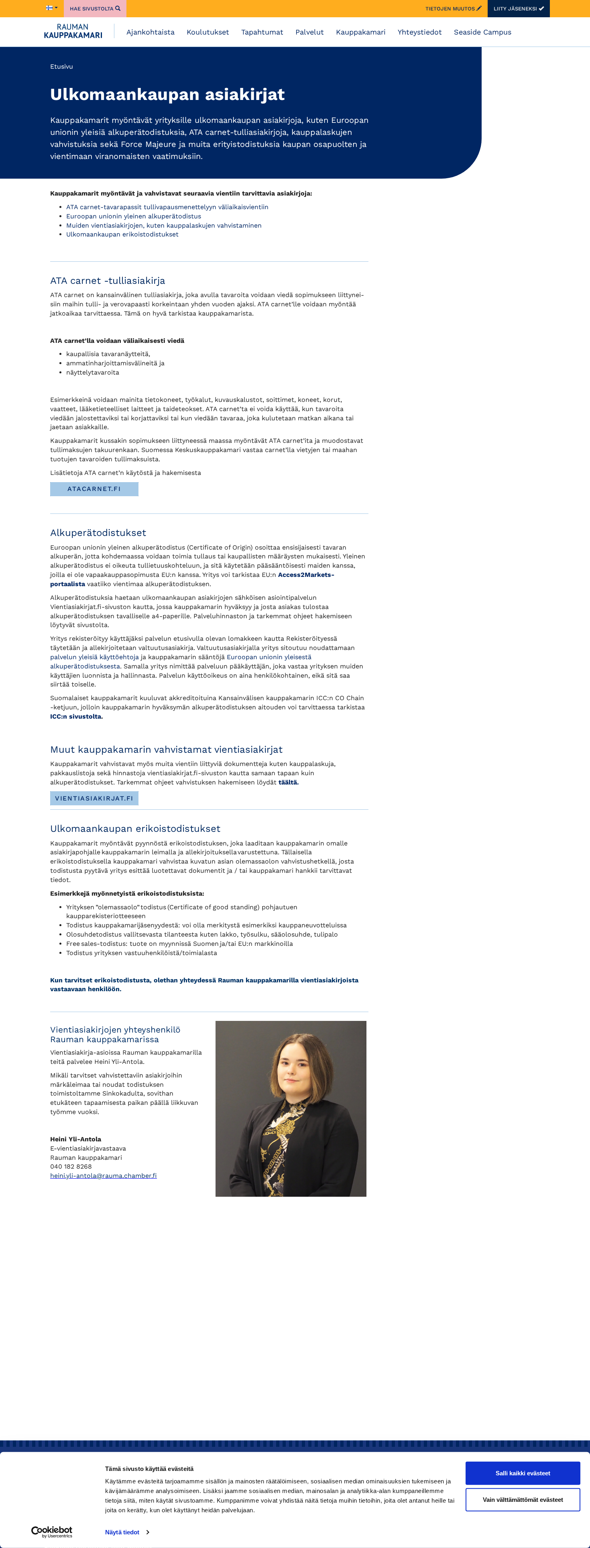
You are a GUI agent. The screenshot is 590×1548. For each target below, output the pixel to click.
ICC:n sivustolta (75, 716)
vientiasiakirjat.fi (94, 798)
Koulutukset (208, 32)
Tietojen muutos (450, 9)
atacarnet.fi (94, 489)
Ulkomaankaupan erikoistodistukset (122, 234)
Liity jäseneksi (516, 9)
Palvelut (309, 32)
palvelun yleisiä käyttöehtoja (94, 657)
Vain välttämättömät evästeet (523, 1499)
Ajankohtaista (150, 32)
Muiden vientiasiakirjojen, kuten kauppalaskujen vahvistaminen (164, 225)
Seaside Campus (482, 32)
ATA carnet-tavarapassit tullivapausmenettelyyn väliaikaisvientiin (167, 207)
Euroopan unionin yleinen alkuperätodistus (133, 216)
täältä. (289, 782)
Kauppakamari (361, 32)
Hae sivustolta (92, 9)
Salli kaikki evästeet (523, 1473)
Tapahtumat (262, 32)
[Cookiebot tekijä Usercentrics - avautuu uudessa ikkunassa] (52, 1532)
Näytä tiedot (122, 1532)
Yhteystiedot (420, 32)
